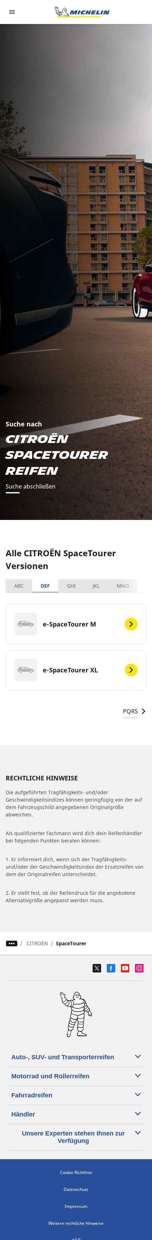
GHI (71, 585)
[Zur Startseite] (82, 12)
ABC (19, 585)
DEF (45, 585)
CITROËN (37, 943)
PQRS (130, 711)
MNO (123, 585)
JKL (96, 585)
